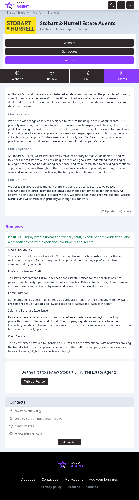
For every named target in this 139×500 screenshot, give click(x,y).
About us (28, 479)
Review (52, 79)
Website (69, 43)
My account (74, 479)
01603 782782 (24, 426)
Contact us (50, 479)
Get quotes (69, 51)
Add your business (103, 479)
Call (87, 79)
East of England (18, 12)
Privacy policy (51, 487)
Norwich (54, 12)
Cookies (92, 487)
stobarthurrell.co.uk (29, 434)
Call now (69, 60)
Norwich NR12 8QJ (28, 411)
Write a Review (34, 381)
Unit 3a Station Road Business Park (40, 419)
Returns (74, 487)
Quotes (121, 79)
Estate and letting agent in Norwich (65, 29)
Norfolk (38, 12)
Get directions (70, 442)
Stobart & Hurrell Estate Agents (77, 23)
